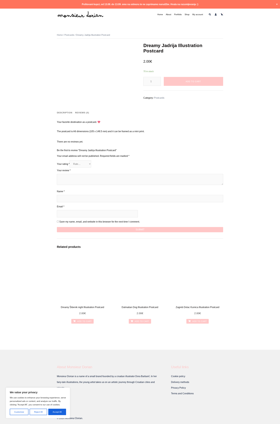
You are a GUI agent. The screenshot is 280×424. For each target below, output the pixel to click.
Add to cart (193, 81)
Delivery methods (180, 382)
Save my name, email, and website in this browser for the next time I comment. (99, 221)
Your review (64, 170)
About (168, 14)
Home (160, 14)
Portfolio (178, 14)
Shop (187, 14)
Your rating (63, 164)
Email (60, 206)
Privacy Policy (178, 388)
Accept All (57, 412)
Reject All (38, 412)
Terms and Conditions (182, 393)
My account (197, 14)
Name (61, 191)
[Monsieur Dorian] (80, 14)
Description (64, 112)
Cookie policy (178, 376)
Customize (19, 412)
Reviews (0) (82, 112)
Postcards (69, 35)
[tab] (64, 112)
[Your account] (216, 14)
